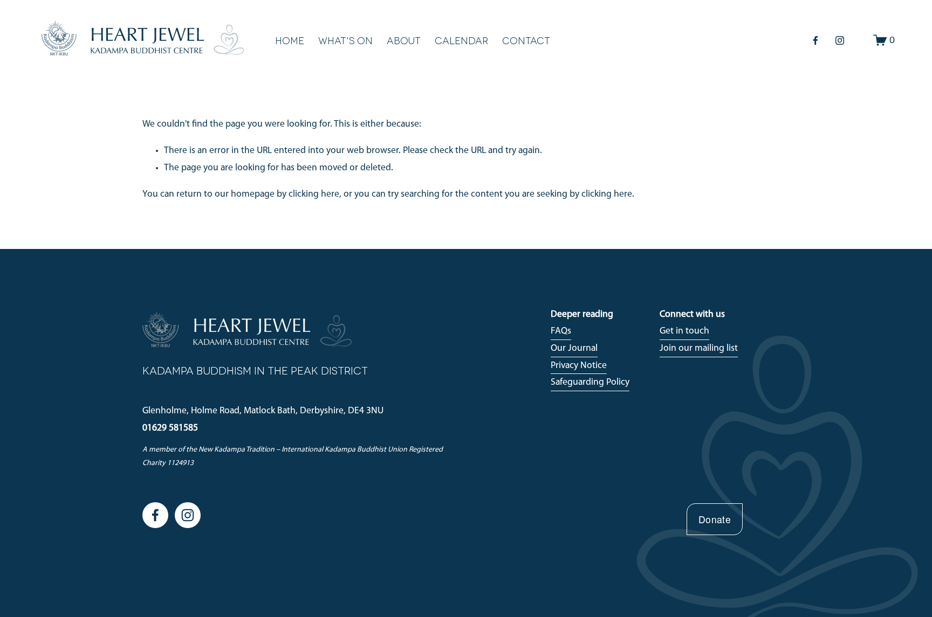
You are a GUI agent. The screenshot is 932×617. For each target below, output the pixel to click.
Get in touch (684, 331)
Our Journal (574, 348)
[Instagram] (839, 40)
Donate (714, 519)
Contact (526, 40)
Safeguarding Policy (590, 382)
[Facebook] (815, 40)
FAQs (561, 331)
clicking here (314, 194)
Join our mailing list (699, 348)
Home (289, 40)
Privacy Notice (579, 365)
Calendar (461, 40)
